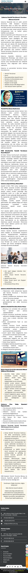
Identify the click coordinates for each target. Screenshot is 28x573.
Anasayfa (5, 551)
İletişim (4, 562)
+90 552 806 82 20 (8, 541)
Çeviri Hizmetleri (7, 554)
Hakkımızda (5, 560)
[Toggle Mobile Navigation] (25, 1)
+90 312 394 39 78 (8, 520)
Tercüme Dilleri (6, 556)
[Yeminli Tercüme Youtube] (18, 566)
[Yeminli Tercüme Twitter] (15, 566)
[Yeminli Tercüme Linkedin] (7, 566)
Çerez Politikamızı (19, 570)
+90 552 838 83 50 (8, 518)
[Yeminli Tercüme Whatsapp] (20, 566)
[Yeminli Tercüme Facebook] (10, 566)
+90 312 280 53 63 (8, 538)
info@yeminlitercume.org (10, 523)
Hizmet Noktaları (7, 558)
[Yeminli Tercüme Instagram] (12, 566)
